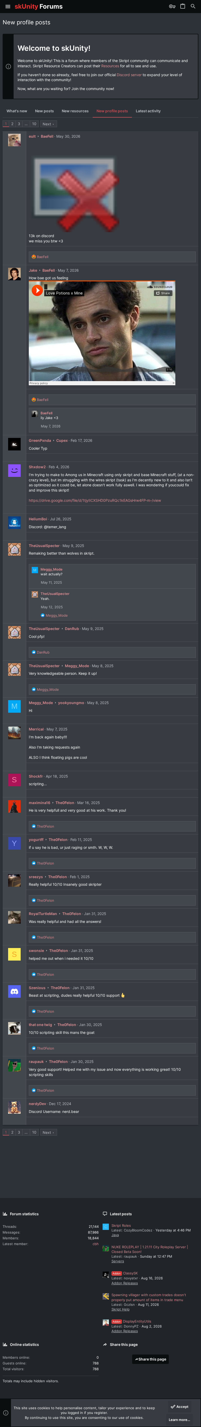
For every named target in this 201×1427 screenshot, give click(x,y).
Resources (110, 66)
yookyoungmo (71, 702)
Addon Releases (124, 1283)
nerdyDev (37, 1103)
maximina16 (39, 802)
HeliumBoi (38, 519)
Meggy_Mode (52, 569)
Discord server (129, 75)
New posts (44, 111)
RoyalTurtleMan (43, 913)
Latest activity (148, 111)
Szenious (37, 987)
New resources (75, 111)
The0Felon (64, 802)
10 (34, 123)
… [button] (26, 123)
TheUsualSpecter (44, 545)
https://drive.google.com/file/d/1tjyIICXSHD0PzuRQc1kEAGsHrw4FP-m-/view (95, 500)
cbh (96, 1244)
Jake (33, 270)
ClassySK (125, 1273)
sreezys (36, 876)
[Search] (193, 6)
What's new (17, 111)
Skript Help (120, 1309)
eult (32, 136)
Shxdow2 (37, 467)
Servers (117, 1261)
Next (47, 124)
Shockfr (36, 776)
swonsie (36, 950)
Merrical (36, 729)
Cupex (62, 440)
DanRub (72, 628)
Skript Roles (121, 1225)
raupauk (36, 1061)
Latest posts (121, 1214)
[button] (8, 6)
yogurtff (36, 839)
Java (115, 1235)
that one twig (40, 1024)
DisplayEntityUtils (132, 1321)
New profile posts (112, 111)
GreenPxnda (40, 440)
